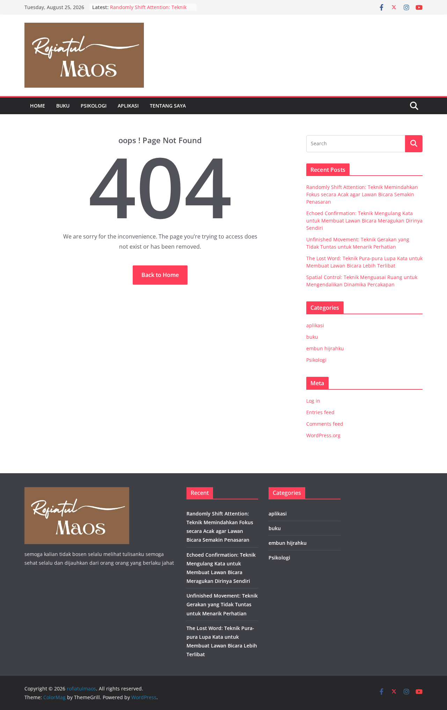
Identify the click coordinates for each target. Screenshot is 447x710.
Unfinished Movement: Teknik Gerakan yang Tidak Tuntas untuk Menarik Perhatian (222, 604)
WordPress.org (323, 435)
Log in (313, 400)
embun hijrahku (325, 348)
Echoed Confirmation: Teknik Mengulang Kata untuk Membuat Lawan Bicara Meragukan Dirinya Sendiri (364, 220)
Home (37, 105)
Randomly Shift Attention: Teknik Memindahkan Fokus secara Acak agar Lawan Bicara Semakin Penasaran (362, 194)
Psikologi (94, 105)
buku (62, 105)
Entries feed (320, 412)
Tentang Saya (168, 105)
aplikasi (128, 105)
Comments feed (324, 423)
